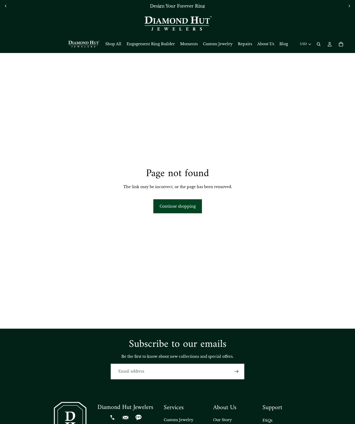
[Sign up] (236, 371)
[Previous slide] (5, 6)
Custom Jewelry (178, 420)
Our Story (222, 420)
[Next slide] (349, 6)
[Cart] (341, 44)
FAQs (267, 420)
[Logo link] (177, 23)
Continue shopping (178, 206)
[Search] (318, 44)
